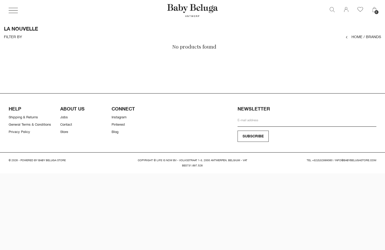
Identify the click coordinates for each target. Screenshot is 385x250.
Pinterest (118, 124)
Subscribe (253, 136)
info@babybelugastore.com (355, 160)
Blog (115, 132)
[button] (13, 10)
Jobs (64, 117)
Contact (66, 124)
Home (356, 36)
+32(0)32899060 (322, 160)
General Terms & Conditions (30, 124)
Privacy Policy (19, 132)
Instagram (119, 117)
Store (64, 132)
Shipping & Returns (23, 117)
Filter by (13, 37)
